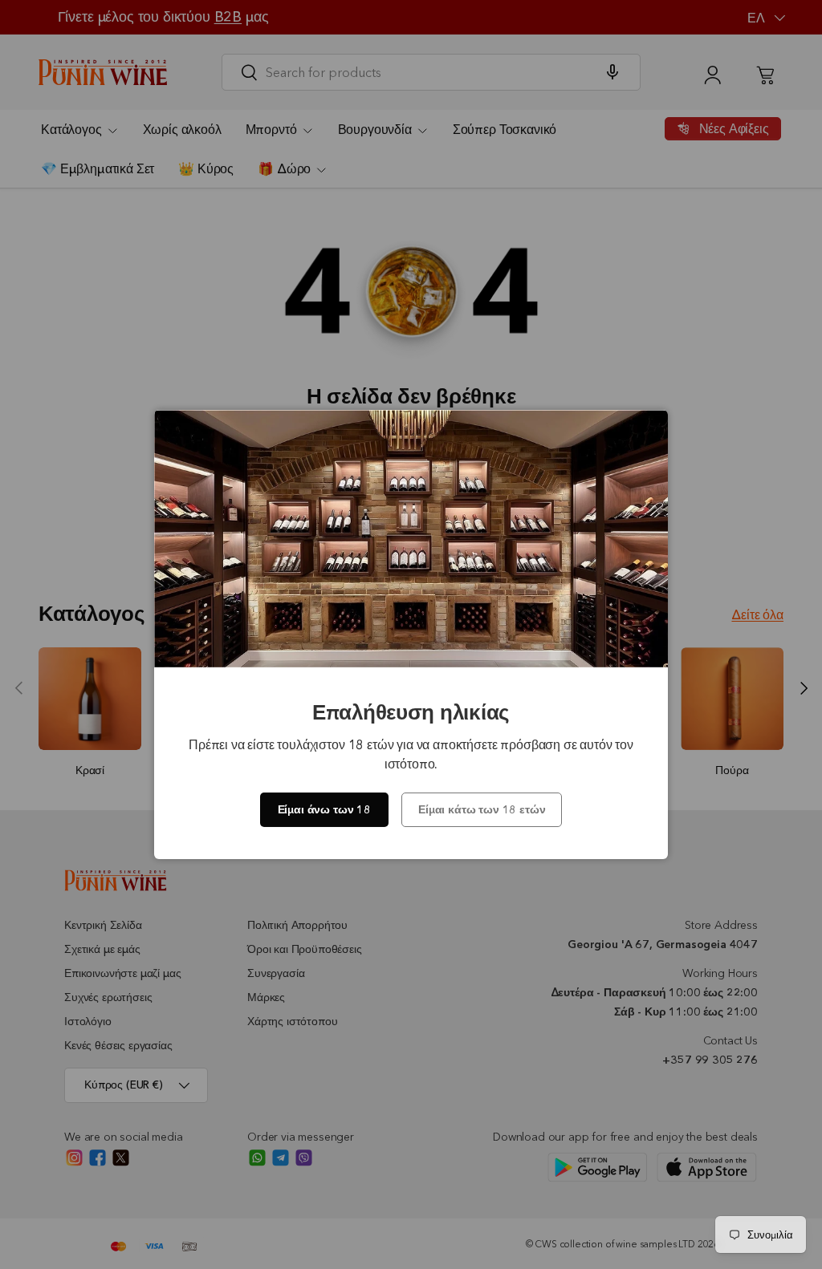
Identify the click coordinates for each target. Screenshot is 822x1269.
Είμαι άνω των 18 (324, 809)
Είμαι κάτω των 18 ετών (481, 809)
